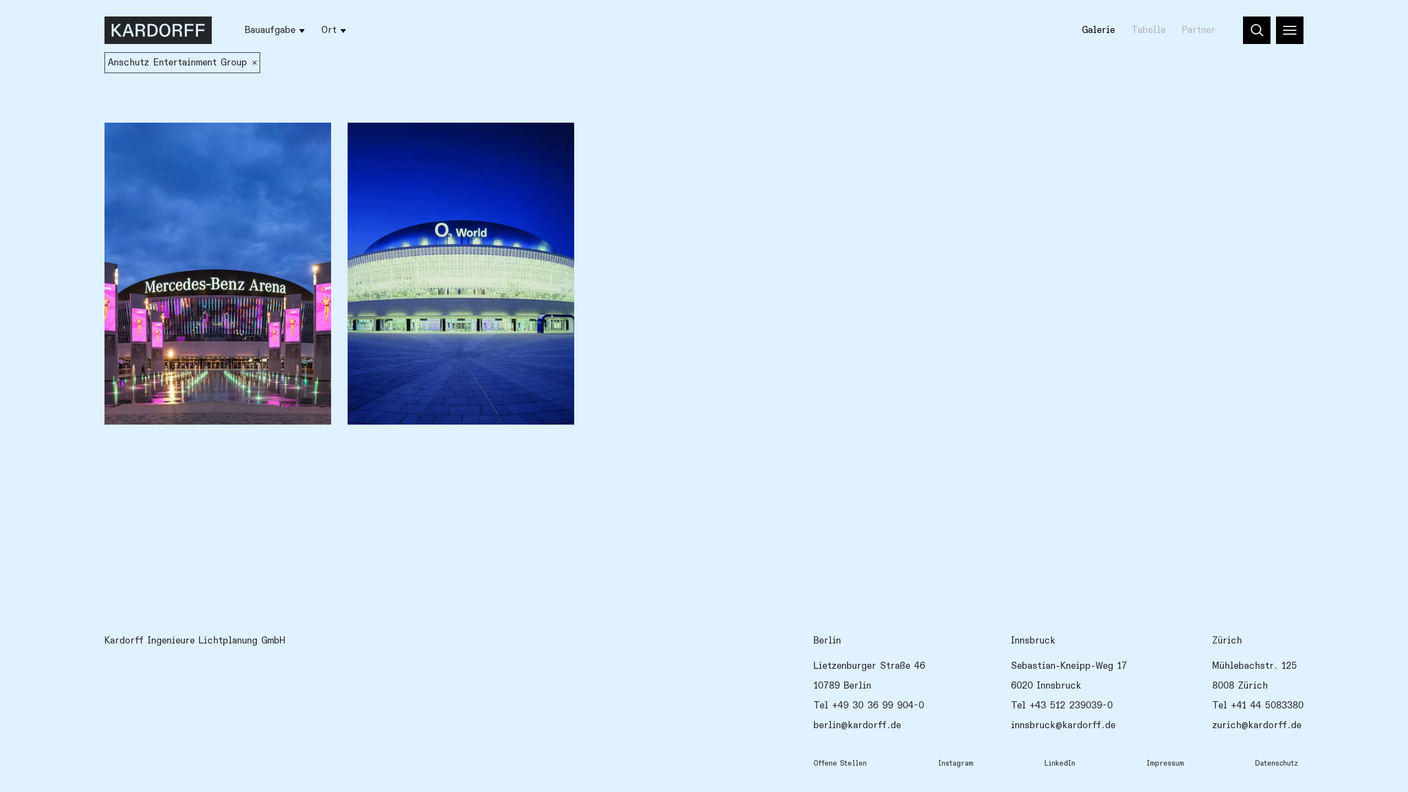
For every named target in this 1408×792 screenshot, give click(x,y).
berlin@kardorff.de (857, 725)
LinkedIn (1059, 763)
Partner (1199, 30)
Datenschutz (1276, 763)
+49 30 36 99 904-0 (878, 706)
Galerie (1098, 30)
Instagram (956, 763)
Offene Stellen (840, 763)
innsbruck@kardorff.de (1063, 725)
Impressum (1165, 763)
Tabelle (1148, 30)
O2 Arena (376, 141)
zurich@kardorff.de (1256, 725)
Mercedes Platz (148, 141)
